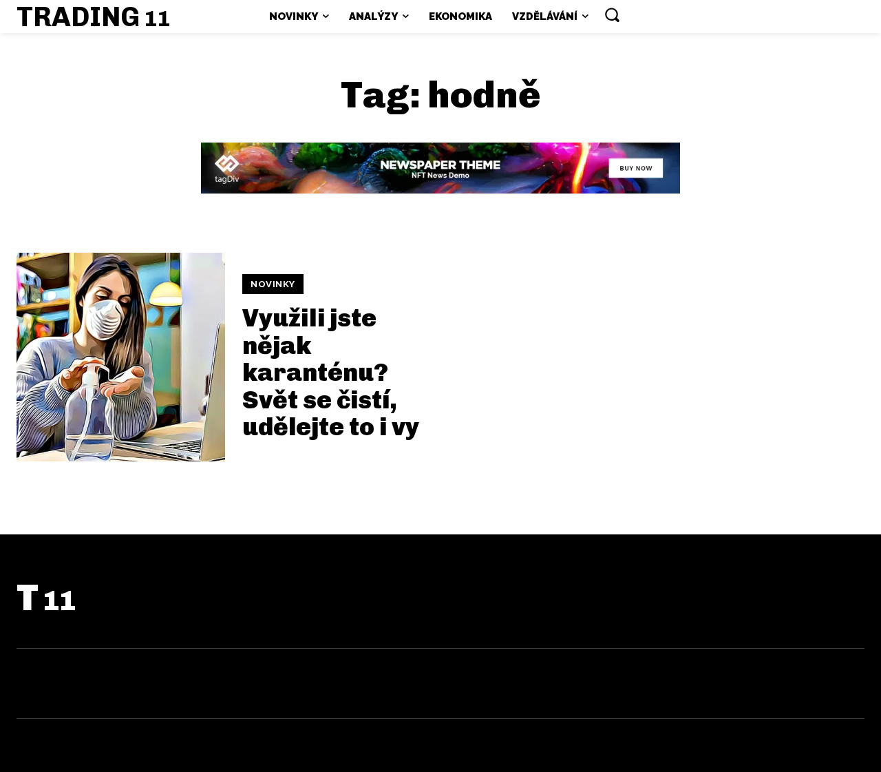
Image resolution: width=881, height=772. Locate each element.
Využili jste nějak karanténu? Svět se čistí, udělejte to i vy (330, 372)
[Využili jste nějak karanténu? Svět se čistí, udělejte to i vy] (121, 357)
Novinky (273, 284)
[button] (612, 14)
